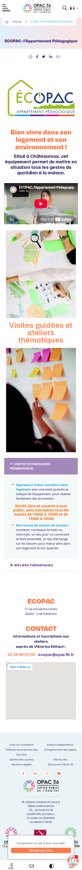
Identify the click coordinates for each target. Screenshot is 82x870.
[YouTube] (58, 773)
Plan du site (60, 759)
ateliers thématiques (33, 565)
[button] (41, 466)
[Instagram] (47, 773)
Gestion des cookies (22, 759)
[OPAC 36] (37, 8)
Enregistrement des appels (60, 749)
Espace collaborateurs (60, 744)
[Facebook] (23, 773)
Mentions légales (22, 764)
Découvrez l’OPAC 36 (60, 764)
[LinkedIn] (35, 773)
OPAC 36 (16, 22)
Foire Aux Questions (22, 744)
